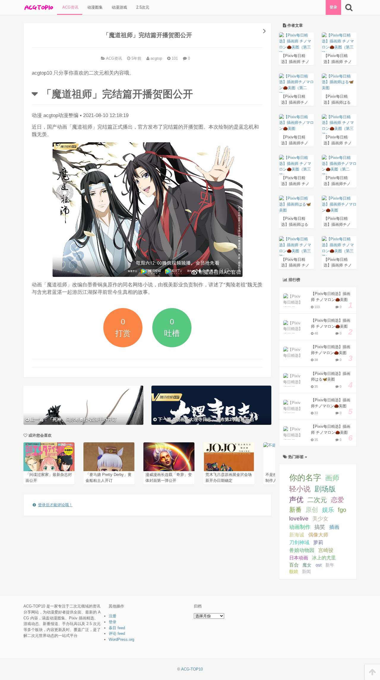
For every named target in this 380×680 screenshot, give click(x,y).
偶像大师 (318, 535)
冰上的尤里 (324, 557)
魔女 (307, 564)
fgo (342, 510)
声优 (296, 500)
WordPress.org (121, 639)
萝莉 (318, 542)
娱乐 (328, 510)
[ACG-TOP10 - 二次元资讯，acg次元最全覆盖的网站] (38, 7)
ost (319, 564)
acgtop (155, 58)
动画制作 (300, 527)
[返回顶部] (372, 672)
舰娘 (293, 571)
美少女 (320, 519)
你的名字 (305, 477)
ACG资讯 (69, 7)
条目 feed (117, 628)
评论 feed (117, 633)
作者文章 (294, 25)
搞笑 (319, 527)
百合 (294, 564)
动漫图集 (94, 7)
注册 (112, 616)
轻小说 (300, 489)
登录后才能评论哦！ (55, 505)
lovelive (298, 518)
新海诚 (296, 535)
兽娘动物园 (301, 550)
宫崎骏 (325, 550)
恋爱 (337, 500)
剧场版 (325, 489)
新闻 (306, 571)
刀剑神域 (299, 542)
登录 (333, 7)
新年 (329, 564)
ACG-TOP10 (192, 669)
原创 (311, 509)
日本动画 (298, 557)
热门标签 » (297, 457)
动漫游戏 (118, 7)
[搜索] (348, 7)
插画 (334, 527)
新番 (295, 509)
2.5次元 (142, 7)
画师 (332, 478)
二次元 (317, 500)
